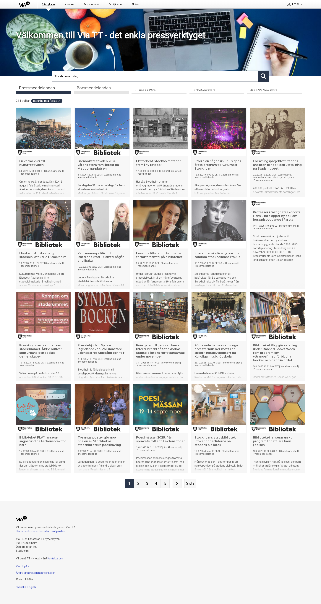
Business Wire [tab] (145, 90)
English (31, 587)
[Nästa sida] (177, 483)
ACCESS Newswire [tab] (263, 90)
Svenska (21, 587)
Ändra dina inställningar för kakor (35, 572)
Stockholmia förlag (45, 101)
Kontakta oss (55, 558)
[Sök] (263, 76)
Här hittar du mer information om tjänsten (40, 531)
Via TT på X (22, 566)
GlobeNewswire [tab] (203, 90)
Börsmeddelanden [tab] (94, 88)
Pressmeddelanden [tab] (37, 88)
